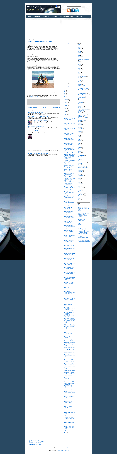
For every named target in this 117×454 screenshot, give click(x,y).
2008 (65, 432)
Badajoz (79, 56)
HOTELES (54, 16)
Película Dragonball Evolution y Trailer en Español (69, 333)
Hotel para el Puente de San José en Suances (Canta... (69, 215)
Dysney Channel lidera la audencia (39, 41)
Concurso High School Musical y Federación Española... (68, 205)
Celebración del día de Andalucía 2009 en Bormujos (68, 184)
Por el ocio (80, 236)
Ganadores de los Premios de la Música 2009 (69, 116)
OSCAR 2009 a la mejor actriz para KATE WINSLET (69, 236)
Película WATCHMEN (68, 169)
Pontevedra (80, 163)
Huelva (79, 125)
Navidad (79, 151)
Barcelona (80, 57)
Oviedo (79, 158)
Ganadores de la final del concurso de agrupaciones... (68, 301)
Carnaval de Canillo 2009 (68, 340)
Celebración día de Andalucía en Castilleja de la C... (69, 371)
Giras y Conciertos (81, 120)
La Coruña (80, 131)
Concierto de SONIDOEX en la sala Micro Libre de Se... (69, 139)
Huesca (79, 127)
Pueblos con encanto (81, 166)
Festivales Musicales (82, 114)
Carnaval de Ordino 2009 (68, 310)
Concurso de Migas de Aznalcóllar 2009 (68, 425)
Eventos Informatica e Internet (83, 98)
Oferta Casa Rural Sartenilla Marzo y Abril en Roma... (69, 197)
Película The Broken (68, 304)
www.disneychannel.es (34, 96)
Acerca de (66, 450)
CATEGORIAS (46, 16)
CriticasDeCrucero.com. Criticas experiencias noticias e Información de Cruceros (83, 214)
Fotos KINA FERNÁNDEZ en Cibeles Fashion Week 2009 (69, 273)
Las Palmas (80, 133)
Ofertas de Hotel (81, 155)
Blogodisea (80, 210)
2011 (65, 94)
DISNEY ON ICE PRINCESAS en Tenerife (69, 202)
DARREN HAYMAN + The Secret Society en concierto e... (69, 410)
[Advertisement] (37, 28)
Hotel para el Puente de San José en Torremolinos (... (69, 231)
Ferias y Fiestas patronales (83, 109)
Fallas (79, 103)
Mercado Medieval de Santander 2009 (68, 176)
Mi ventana (80, 224)
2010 (65, 96)
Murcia (79, 144)
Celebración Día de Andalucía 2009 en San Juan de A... (69, 136)
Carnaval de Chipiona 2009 (69, 422)
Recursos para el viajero (82, 167)
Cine (79, 77)
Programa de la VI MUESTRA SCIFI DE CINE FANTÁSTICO (69, 157)
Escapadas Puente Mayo (82, 93)
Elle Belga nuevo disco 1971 (69, 195)
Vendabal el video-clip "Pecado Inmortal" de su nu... (69, 192)
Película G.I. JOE (67, 358)
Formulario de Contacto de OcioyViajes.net (36, 126)
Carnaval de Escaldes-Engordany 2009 (68, 376)
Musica (79, 147)
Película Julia (66, 287)
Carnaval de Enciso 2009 (68, 335)
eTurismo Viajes (81, 220)
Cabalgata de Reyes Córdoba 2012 (34, 140)
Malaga (79, 140)
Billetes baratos (81, 206)
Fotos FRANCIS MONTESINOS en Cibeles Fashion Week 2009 (69, 292)
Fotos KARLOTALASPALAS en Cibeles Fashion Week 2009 (69, 327)
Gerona (79, 119)
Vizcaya (79, 197)
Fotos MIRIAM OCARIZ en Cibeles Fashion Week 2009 (69, 268)
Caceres (79, 64)
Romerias (79, 168)
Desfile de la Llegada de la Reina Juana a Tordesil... (69, 256)
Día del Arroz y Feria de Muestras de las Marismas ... (69, 149)
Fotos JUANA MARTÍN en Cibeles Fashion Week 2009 (69, 219)
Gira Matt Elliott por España (69, 210)
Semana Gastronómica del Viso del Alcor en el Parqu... (69, 152)
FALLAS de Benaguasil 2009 (69, 380)
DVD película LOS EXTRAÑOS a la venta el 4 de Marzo (69, 308)
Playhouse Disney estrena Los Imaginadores (41, 120)
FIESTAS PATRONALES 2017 (66, 16)
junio (66, 108)
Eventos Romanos (81, 101)
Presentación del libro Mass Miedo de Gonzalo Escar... (69, 364)
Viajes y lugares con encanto (83, 237)
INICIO (29, 16)
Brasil (79, 61)
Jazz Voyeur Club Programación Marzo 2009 (69, 146)
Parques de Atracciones (82, 162)
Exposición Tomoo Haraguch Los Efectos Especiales (69, 155)
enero (66, 430)
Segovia (79, 174)
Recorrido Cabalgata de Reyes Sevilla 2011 (35, 112)
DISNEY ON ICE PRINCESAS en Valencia (69, 200)
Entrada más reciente (32, 107)
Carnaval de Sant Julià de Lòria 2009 (68, 378)
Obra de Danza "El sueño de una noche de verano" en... (69, 144)
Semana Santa (80, 175)
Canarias (79, 68)
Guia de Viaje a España (82, 221)
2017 (65, 90)
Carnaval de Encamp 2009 (69, 339)
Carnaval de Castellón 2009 (69, 395)
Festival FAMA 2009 (68, 224)
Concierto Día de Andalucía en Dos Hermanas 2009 (69, 179)
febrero (66, 114)
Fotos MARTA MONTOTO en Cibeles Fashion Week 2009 (69, 325)
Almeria (79, 49)
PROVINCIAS (37, 16)
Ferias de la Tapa (81, 106)
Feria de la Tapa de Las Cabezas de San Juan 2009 (69, 187)
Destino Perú (80, 217)
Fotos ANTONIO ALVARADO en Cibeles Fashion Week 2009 (69, 278)
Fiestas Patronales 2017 (82, 117)
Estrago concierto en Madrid (69, 165)
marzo (66, 113)
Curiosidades (80, 83)
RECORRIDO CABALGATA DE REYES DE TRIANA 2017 (38, 153)
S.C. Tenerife (80, 170)
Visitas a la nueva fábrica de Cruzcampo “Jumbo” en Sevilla (38, 149)
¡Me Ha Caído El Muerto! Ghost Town (68, 289)
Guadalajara (80, 123)
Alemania (79, 47)
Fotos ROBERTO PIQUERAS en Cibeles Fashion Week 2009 (69, 321)
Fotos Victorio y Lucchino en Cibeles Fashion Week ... (69, 299)
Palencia (79, 159)
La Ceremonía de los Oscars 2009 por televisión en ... (69, 283)
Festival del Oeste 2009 (68, 359)
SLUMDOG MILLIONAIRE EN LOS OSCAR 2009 (69, 233)
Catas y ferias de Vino (82, 76)
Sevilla (79, 178)
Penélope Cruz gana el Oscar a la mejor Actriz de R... (69, 251)
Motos (79, 143)
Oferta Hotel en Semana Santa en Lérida (68, 400)
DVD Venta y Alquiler (81, 85)
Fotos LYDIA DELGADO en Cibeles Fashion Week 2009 (69, 275)
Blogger (68, 447)
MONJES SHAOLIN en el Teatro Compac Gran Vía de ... (69, 392)
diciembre (66, 99)
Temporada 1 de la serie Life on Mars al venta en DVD (69, 418)
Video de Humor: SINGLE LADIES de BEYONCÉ (68, 222)
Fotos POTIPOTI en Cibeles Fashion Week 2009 (69, 316)
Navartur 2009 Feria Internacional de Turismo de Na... (69, 355)
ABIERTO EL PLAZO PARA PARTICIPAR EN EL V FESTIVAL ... (69, 313)
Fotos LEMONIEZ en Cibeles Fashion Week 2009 (69, 264)
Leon (79, 135)
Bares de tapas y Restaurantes (83, 59)
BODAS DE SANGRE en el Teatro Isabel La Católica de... (69, 386)
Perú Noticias (80, 234)
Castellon (79, 73)
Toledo (79, 186)
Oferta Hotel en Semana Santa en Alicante (68, 402)
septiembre (67, 103)
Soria (79, 179)
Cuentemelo (80, 216)
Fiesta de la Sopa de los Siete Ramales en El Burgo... (69, 254)
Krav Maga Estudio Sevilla (34, 440)
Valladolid (79, 190)
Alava (79, 44)
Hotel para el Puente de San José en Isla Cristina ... (69, 228)
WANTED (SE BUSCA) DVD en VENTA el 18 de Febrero (69, 373)
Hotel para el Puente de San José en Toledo (69, 171)
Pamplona (80, 160)
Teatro (79, 182)
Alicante (79, 48)
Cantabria (79, 69)
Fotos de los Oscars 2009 (69, 245)
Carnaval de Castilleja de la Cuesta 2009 (69, 384)
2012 (65, 93)
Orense (79, 156)
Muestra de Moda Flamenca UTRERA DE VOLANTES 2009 (69, 427)
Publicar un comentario (33, 102)
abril (65, 111)
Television (34, 98)
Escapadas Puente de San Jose (83, 91)
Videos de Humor (81, 195)
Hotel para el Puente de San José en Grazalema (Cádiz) (69, 226)
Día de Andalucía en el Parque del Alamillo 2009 (69, 259)
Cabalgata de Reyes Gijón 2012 (33, 130)
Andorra (79, 51)
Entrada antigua (56, 107)
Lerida (79, 136)
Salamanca (80, 171)
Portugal (79, 164)
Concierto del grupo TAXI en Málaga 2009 (69, 190)
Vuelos (79, 198)
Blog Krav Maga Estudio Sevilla (35, 444)
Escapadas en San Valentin (83, 88)
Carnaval (79, 72)
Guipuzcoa (80, 124)
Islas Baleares (80, 128)
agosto (66, 105)
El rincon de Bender (81, 219)
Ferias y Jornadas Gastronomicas (81, 111)
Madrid (79, 139)
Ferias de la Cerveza (81, 105)
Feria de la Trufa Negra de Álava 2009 (69, 390)
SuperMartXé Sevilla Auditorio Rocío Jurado (40, 134)
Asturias (79, 53)
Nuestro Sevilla (80, 154)
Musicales (80, 148)
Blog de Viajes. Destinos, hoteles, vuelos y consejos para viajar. (83, 208)
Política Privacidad (61, 450)
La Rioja (79, 132)
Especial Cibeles (81, 96)
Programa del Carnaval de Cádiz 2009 (69, 405)
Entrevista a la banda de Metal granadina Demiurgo (69, 420)
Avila (79, 55)
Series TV (80, 176)
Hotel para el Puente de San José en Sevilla (69, 174)
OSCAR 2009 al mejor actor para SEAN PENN (69, 241)
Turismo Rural (80, 187)
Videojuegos (80, 194)
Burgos (79, 62)
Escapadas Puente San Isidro (83, 94)
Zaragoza (79, 201)
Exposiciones (80, 102)
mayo (66, 110)
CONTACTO (79, 16)
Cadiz (79, 65)
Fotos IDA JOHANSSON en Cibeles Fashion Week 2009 (69, 319)
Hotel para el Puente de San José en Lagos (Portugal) (69, 217)
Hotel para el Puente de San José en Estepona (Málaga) (69, 270)
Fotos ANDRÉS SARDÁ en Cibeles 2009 (69, 238)
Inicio (44, 107)
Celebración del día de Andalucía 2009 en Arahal (69, 181)
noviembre (67, 100)
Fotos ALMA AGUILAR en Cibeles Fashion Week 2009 (69, 285)
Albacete (79, 45)
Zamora (79, 199)
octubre (66, 102)
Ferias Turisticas (81, 107)
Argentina (79, 52)
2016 (65, 91)
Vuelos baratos (80, 238)
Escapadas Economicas (82, 87)
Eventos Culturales (81, 97)
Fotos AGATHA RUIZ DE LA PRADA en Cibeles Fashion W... (69, 296)
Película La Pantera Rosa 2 (69, 305)
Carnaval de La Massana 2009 (69, 366)
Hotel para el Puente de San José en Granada (69, 212)
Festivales (80, 112)
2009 (65, 97)
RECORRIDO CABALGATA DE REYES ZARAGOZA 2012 (38, 116)
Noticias (79, 152)
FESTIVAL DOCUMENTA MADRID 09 (68, 208)
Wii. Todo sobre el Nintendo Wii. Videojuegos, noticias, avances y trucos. (84, 241)
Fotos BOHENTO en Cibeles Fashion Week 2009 (69, 331)
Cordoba (79, 80)
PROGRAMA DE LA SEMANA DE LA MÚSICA (69, 119)
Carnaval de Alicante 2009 (69, 381)
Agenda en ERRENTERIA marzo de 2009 (68, 134)
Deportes (79, 84)
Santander (80, 172)
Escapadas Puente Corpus (83, 89)
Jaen (79, 129)
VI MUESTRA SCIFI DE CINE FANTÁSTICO (69, 161)
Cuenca (79, 81)
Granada (79, 121)
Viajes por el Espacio (82, 191)
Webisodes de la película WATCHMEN (68, 167)
